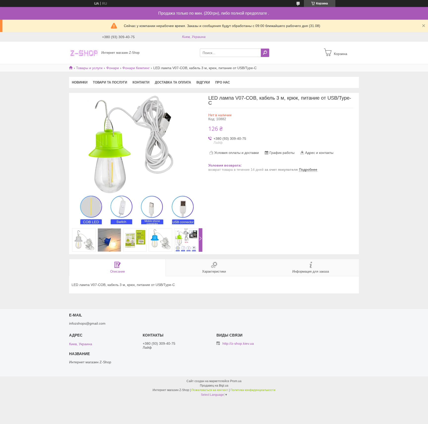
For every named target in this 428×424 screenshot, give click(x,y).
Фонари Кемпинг (136, 68)
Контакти (141, 82)
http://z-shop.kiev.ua (238, 343)
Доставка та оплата (173, 82)
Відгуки (203, 82)
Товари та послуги (110, 82)
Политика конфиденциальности (252, 390)
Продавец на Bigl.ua (214, 385)
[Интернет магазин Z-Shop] (83, 53)
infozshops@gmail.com (87, 323)
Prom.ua (235, 381)
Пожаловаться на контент (209, 390)
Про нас (222, 82)
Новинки (79, 82)
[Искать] (265, 53)
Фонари (112, 68)
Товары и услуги (89, 68)
